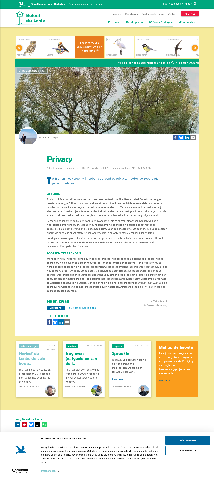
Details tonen (48, 470)
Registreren (131, 14)
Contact (172, 14)
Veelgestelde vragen (153, 14)
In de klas (188, 22)
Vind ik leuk (97, 168)
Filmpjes (135, 22)
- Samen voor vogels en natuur (66, 4)
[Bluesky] (31, 424)
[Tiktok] (37, 424)
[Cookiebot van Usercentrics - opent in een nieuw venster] (20, 471)
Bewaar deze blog (119, 168)
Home (115, 22)
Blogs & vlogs (161, 22)
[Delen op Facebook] (175, 137)
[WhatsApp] (44, 424)
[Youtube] (24, 424)
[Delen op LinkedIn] (187, 137)
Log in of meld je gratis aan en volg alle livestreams (90, 46)
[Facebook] (17, 424)
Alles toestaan (188, 440)
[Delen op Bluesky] (181, 137)
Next (195, 48)
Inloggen (116, 14)
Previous (19, 48)
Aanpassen (186, 450)
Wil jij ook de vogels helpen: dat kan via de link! (133, 62)
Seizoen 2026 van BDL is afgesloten (189, 62)
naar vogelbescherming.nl (178, 3)
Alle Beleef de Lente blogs (81, 307)
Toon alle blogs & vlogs (33, 71)
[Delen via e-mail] (193, 137)
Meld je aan (165, 380)
